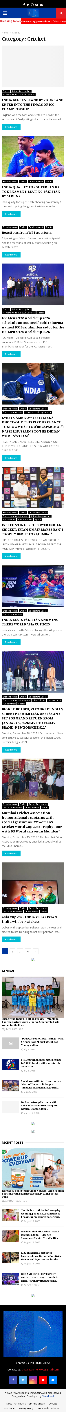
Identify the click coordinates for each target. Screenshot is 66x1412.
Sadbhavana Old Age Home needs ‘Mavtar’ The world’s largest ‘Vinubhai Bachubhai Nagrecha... (41, 1084)
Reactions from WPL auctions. (27, 232)
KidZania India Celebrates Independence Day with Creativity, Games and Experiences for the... (41, 1256)
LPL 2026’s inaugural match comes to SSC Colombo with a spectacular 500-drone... (41, 1063)
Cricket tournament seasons (16, 700)
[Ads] (33, 960)
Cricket (6, 91)
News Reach (48, 1396)
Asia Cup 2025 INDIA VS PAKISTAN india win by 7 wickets (29, 919)
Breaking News (10, 181)
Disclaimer (9, 1408)
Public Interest (36, 181)
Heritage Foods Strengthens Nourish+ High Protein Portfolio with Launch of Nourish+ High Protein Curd (33, 1193)
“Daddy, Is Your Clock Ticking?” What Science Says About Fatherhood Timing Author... (42, 1042)
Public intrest (9, 703)
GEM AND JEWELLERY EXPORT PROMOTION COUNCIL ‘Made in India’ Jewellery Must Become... (39, 1277)
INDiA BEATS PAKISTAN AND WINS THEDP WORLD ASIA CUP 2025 (30, 621)
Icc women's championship (38, 412)
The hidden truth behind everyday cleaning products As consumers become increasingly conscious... (41, 1213)
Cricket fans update (21, 91)
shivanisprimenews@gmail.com (40, 1369)
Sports (49, 181)
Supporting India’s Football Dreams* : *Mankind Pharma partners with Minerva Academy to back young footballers (30, 1021)
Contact (53, 1403)
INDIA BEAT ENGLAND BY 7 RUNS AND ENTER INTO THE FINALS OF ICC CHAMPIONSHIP (32, 104)
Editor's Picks (38, 700)
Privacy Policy (26, 1408)
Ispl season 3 (9, 519)
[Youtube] (43, 1380)
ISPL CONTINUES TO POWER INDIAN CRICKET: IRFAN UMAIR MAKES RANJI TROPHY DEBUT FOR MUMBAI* (32, 529)
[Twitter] (23, 1380)
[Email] (53, 1380)
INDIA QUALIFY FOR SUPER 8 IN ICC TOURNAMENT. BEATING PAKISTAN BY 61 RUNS (31, 191)
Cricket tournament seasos (15, 516)
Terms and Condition (48, 1408)
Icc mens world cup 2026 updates (19, 94)
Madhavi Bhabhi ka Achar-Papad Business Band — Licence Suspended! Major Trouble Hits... (40, 1235)
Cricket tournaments (12, 412)
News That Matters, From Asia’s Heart (25, 1403)
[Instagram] (33, 1380)
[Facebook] (13, 1380)
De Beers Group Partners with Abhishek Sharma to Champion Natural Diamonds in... (39, 1105)
